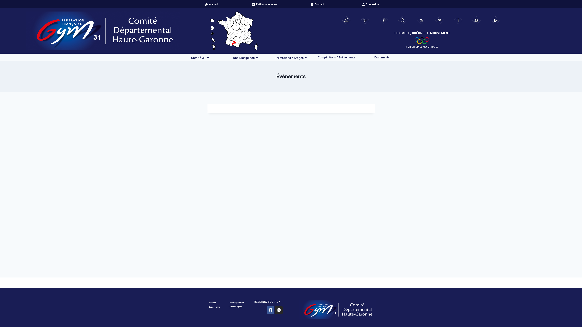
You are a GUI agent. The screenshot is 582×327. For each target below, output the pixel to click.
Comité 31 (198, 58)
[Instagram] (279, 310)
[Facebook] (270, 310)
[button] (370, 4)
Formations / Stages (289, 58)
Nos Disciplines (244, 58)
